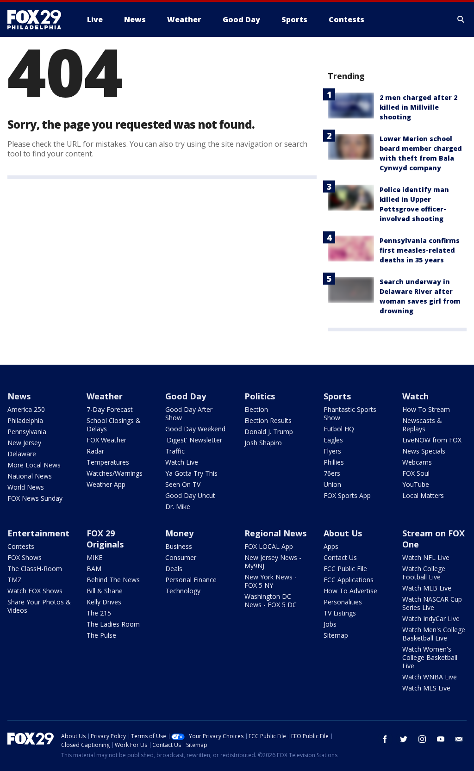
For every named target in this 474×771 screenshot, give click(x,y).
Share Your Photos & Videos (39, 606)
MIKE (94, 557)
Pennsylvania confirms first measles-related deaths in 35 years (420, 250)
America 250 (26, 409)
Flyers (332, 451)
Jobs (330, 624)
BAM (94, 568)
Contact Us (340, 557)
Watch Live (181, 462)
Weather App (106, 484)
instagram (422, 739)
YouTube (415, 484)
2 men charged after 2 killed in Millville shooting (418, 107)
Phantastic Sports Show (350, 413)
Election (256, 409)
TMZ (14, 579)
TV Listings (340, 613)
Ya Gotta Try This (191, 473)
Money (179, 533)
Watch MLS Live (426, 688)
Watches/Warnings (115, 473)
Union (332, 484)
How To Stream (426, 409)
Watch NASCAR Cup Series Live (432, 603)
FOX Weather (106, 439)
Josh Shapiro (263, 442)
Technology (182, 590)
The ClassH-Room (34, 568)
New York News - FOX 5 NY (270, 581)
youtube (440, 739)
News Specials (423, 451)
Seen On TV (182, 484)
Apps (331, 546)
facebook (385, 739)
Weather (105, 396)
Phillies (334, 462)
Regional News (275, 533)
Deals (173, 568)
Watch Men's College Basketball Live (433, 633)
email (459, 739)
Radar (95, 451)
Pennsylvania (26, 431)
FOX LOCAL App (268, 546)
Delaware (21, 453)
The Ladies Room (113, 624)
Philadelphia (25, 420)
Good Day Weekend (195, 428)
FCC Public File (345, 568)
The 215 (99, 613)
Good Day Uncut (190, 495)
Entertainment (38, 533)
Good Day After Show (188, 413)
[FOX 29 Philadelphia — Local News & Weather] (38, 19)
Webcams (417, 462)
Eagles (333, 439)
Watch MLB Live (426, 588)
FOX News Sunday (34, 498)
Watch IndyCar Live (431, 618)
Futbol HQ (339, 428)
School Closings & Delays (114, 424)
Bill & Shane (105, 590)
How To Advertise (350, 590)
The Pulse (101, 635)
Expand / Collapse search (461, 19)
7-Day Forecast (110, 409)
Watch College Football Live (423, 572)
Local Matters (423, 495)
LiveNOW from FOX (432, 439)
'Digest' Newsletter (193, 439)
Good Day (185, 396)
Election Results (268, 420)
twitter (403, 739)
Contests (20, 546)
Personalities (343, 601)
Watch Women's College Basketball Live (429, 657)
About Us (343, 533)
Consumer (180, 557)
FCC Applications (349, 579)
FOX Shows (24, 557)
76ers (332, 473)
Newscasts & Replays (422, 424)
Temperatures (108, 462)
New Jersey (24, 442)
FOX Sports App (347, 495)
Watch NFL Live (425, 557)
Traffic (175, 451)
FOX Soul (416, 473)
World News (25, 487)
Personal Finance (191, 579)
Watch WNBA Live (429, 676)
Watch (415, 396)
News (19, 396)
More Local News (34, 464)
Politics (259, 396)
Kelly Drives (104, 601)
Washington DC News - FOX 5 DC (270, 600)
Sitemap (336, 635)
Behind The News (113, 579)
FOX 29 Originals (105, 539)
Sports (337, 396)
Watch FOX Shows (34, 590)
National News (29, 476)
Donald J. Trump (268, 431)
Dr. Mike (177, 506)
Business (178, 546)
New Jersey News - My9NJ (272, 561)
